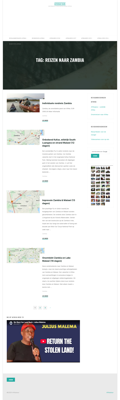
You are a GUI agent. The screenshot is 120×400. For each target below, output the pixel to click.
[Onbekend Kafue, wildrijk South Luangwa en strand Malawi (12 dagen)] (25, 137)
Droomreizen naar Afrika (99, 114)
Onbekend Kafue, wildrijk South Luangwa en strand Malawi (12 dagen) (59, 142)
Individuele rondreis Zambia (57, 103)
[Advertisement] (60, 22)
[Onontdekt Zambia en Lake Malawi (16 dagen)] (25, 255)
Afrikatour (60, 4)
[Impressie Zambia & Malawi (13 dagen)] (25, 201)
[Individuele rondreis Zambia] (25, 102)
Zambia (44, 115)
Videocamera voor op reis (100, 139)
